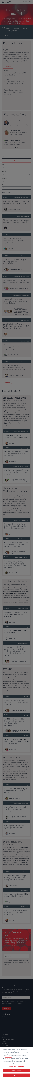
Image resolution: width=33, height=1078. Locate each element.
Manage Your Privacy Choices (16, 1066)
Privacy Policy (8, 1057)
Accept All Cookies (16, 1075)
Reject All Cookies (16, 1070)
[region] (16, 1062)
